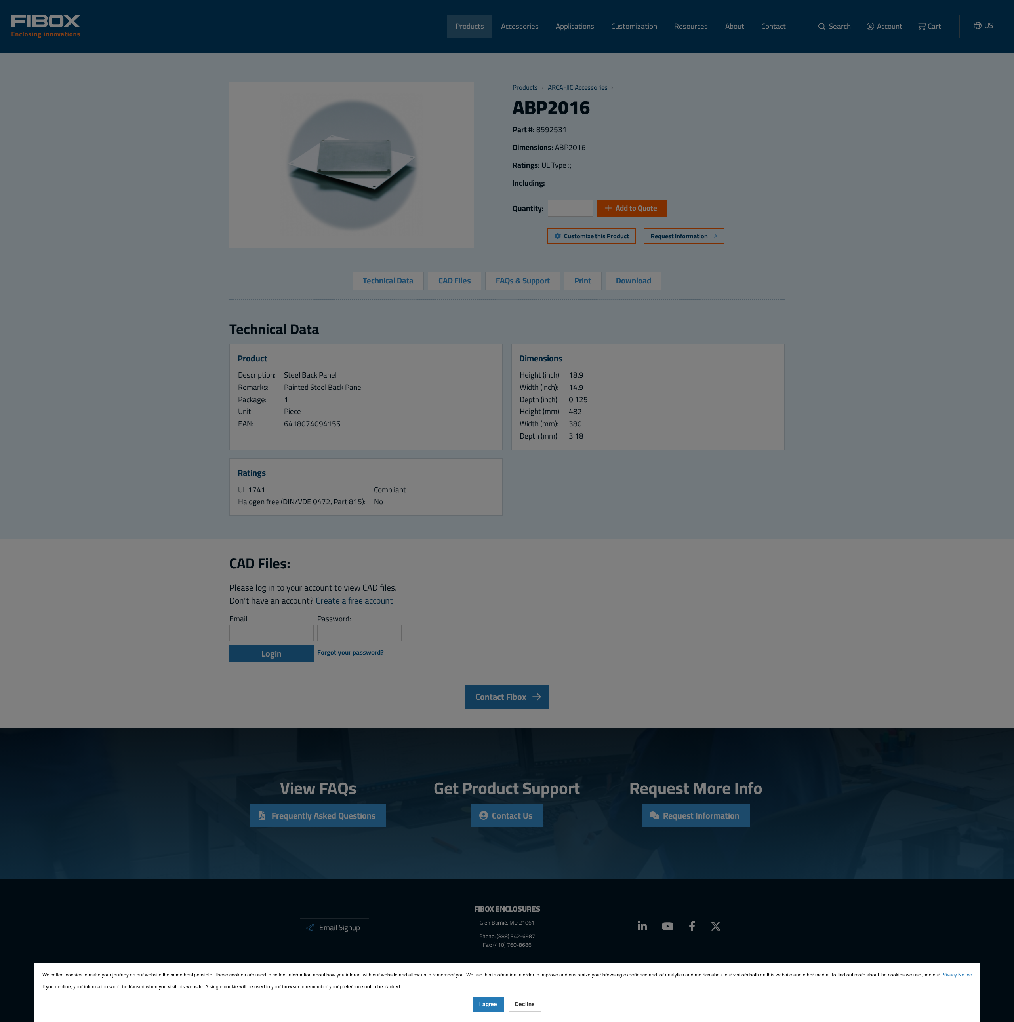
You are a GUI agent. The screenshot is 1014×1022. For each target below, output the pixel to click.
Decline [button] (525, 1004)
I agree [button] (488, 1004)
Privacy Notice (956, 974)
